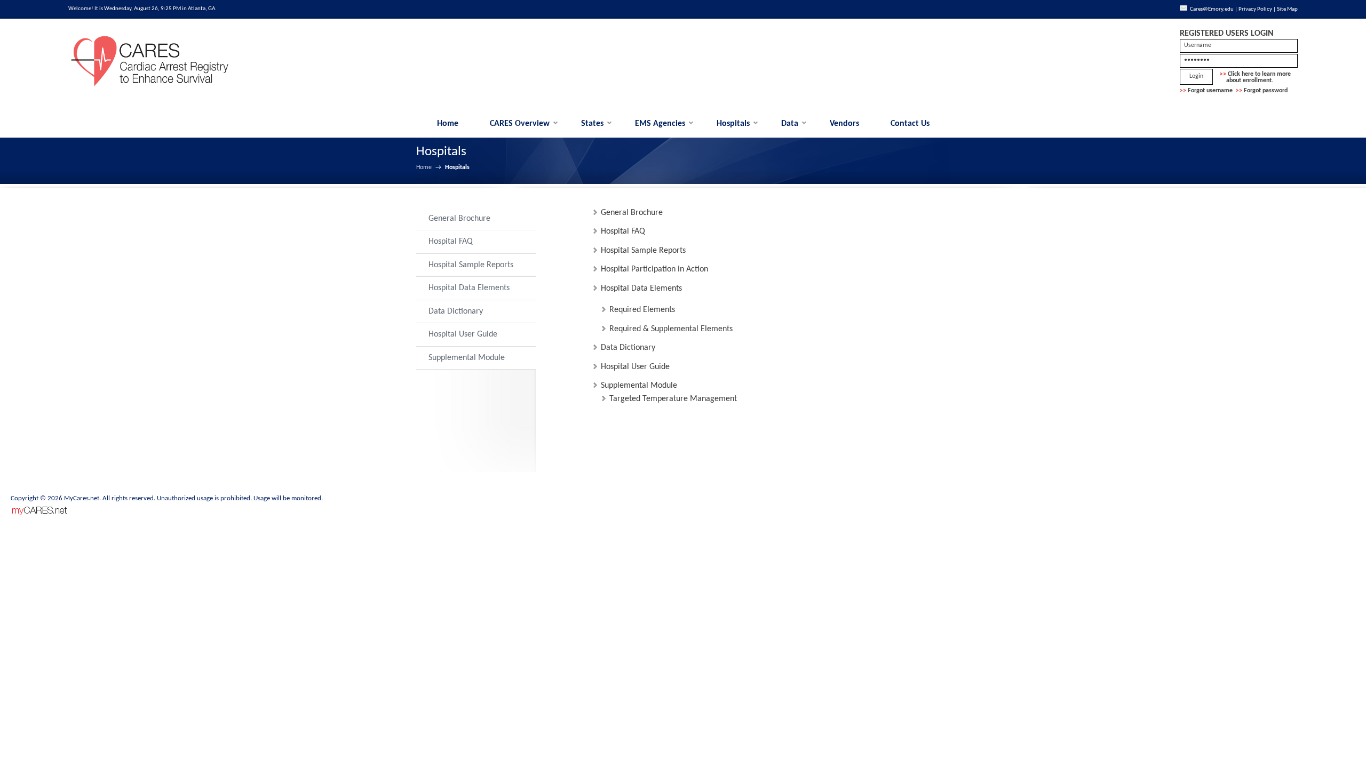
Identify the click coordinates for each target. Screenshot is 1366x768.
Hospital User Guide (462, 334)
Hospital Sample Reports (470, 265)
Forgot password (1266, 90)
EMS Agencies (660, 123)
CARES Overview (520, 123)
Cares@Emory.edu (1212, 9)
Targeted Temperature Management (673, 399)
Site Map (1287, 9)
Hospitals (733, 123)
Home (447, 123)
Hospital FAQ (450, 241)
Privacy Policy (1255, 9)
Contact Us (910, 123)
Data (789, 123)
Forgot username (1210, 90)
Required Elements (642, 310)
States (592, 123)
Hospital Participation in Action (654, 269)
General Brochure (459, 218)
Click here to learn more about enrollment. (1255, 77)
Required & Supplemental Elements (671, 329)
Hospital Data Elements (469, 288)
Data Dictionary (455, 311)
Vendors (844, 123)
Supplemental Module (466, 358)
